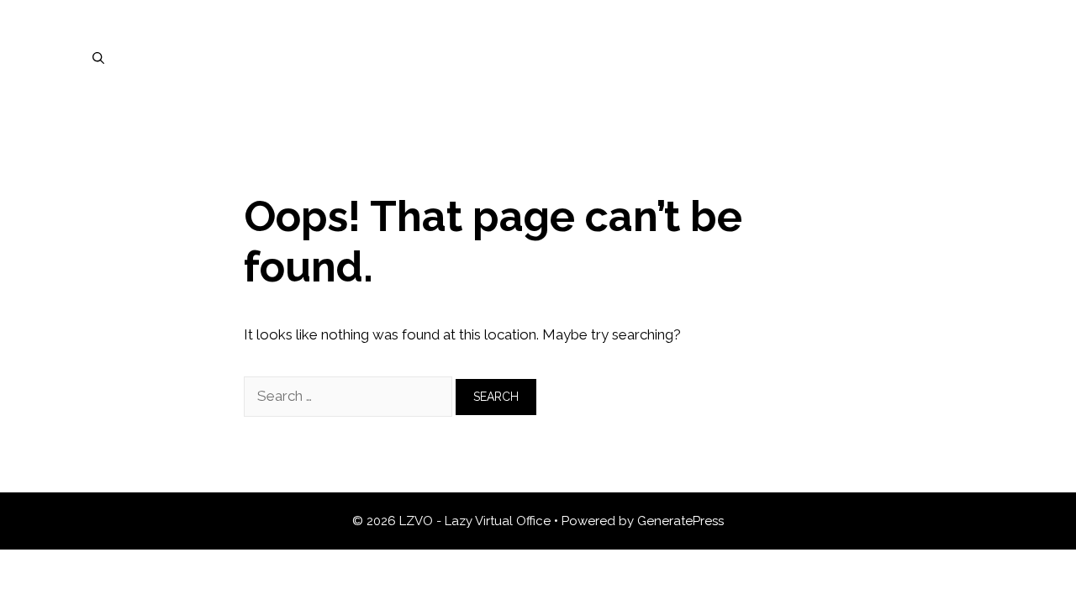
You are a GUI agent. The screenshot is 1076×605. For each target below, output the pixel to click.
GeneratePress (680, 521)
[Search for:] (350, 395)
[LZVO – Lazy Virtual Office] (538, 56)
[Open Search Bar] (98, 58)
